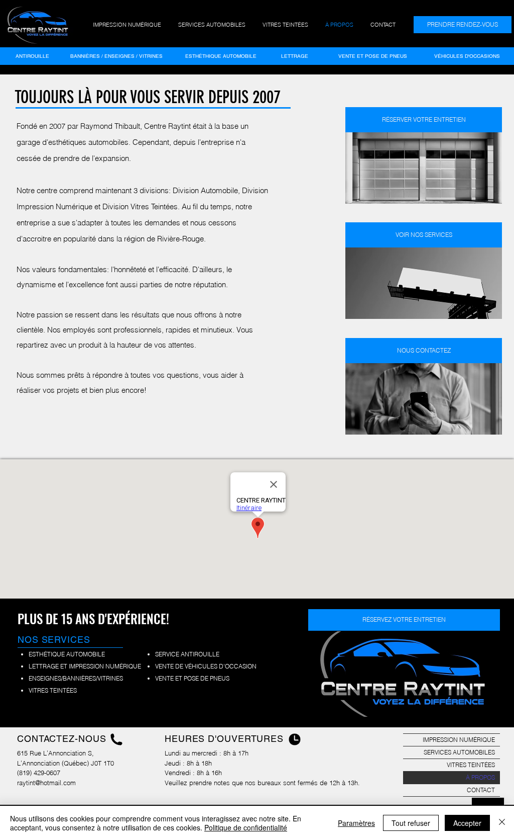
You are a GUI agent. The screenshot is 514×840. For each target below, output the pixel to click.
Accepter (467, 823)
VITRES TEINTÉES (471, 765)
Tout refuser (411, 823)
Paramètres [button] (356, 823)
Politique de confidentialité (245, 827)
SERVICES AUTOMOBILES (459, 752)
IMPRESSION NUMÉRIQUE (459, 739)
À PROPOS (480, 777)
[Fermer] (502, 823)
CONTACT (481, 790)
